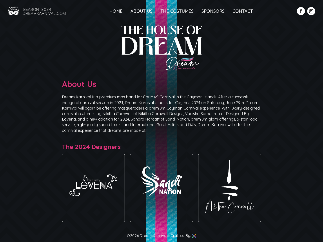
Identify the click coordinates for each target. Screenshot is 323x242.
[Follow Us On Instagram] (311, 11)
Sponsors (213, 11)
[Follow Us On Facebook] (301, 11)
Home (116, 11)
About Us (141, 11)
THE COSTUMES (177, 11)
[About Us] (162, 69)
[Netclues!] (194, 235)
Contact (242, 11)
